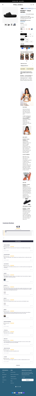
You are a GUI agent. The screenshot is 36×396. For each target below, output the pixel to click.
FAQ (3, 382)
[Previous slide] (21, 57)
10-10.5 (27, 41)
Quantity (22, 23)
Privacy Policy (13, 372)
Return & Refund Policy (15, 374)
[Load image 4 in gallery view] (14, 24)
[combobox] (4, 238)
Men (30, 34)
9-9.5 (22, 41)
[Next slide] (32, 57)
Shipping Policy (13, 376)
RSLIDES (19, 394)
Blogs (11, 380)
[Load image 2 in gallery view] (9, 24)
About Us (12, 383)
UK (30, 36)
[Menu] (3, 5)
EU (32, 36)
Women (23, 34)
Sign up (27, 380)
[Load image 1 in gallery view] (6, 24)
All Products (4, 374)
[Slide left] (3, 25)
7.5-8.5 (27, 39)
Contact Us (4, 379)
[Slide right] (17, 25)
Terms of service (14, 378)
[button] (17, 230)
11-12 (31, 41)
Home (3, 372)
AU (28, 36)
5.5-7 (22, 39)
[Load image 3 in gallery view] (11, 24)
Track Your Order (4, 377)
